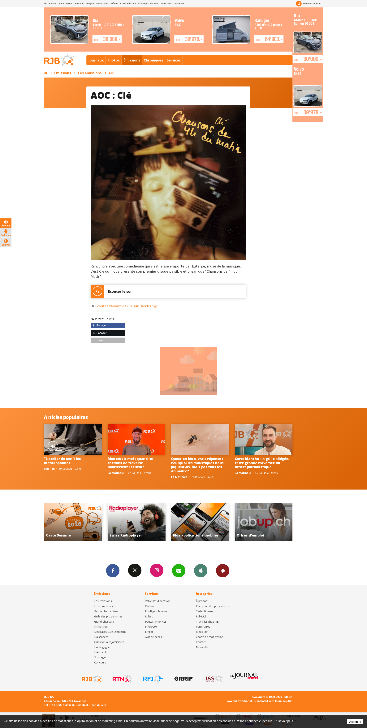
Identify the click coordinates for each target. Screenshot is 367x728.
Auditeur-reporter (312, 3)
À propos (201, 601)
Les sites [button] (51, 3)
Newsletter (202, 647)
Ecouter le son (120, 291)
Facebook (112, 570)
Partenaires (203, 626)
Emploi (90, 3)
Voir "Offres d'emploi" (188, 522)
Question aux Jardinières (109, 642)
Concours (100, 662)
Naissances (102, 3)
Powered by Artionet (239, 700)
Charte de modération (209, 637)
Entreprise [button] (66, 3)
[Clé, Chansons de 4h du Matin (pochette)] (168, 182)
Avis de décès (153, 637)
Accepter (355, 721)
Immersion (101, 626)
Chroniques (153, 60)
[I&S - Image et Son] (214, 678)
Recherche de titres (106, 611)
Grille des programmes (108, 616)
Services (174, 60)
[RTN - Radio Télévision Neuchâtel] (122, 678)
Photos (113, 60)
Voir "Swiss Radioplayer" (60, 522)
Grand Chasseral (104, 621)
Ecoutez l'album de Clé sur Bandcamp (126, 306)
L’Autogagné (102, 647)
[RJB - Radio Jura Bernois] (91, 678)
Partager (101, 325)
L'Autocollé (101, 652)
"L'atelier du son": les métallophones (62, 460)
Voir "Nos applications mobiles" (124, 522)
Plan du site (98, 704)
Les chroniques (103, 606)
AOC (112, 73)
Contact (201, 642)
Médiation (202, 631)
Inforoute (79, 3)
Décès (114, 3)
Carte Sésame (128, 3)
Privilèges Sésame (148, 3)
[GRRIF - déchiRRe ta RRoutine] (183, 678)
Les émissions (89, 73)
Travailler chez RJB (207, 621)
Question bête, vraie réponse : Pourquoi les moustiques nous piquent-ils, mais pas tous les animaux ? (197, 464)
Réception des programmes (213, 606)
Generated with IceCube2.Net (273, 700)
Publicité (201, 616)
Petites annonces (155, 621)
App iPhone (200, 570)
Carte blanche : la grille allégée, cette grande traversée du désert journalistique (262, 462)
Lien (100, 340)
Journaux (96, 60)
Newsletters (178, 570)
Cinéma (149, 606)
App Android (222, 570)
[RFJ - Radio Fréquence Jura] (152, 678)
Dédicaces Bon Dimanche (110, 631)
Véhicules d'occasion (172, 3)
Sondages (100, 657)
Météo (149, 616)
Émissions (131, 60)
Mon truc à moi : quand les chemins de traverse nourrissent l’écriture (131, 462)
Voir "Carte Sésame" (251, 522)
